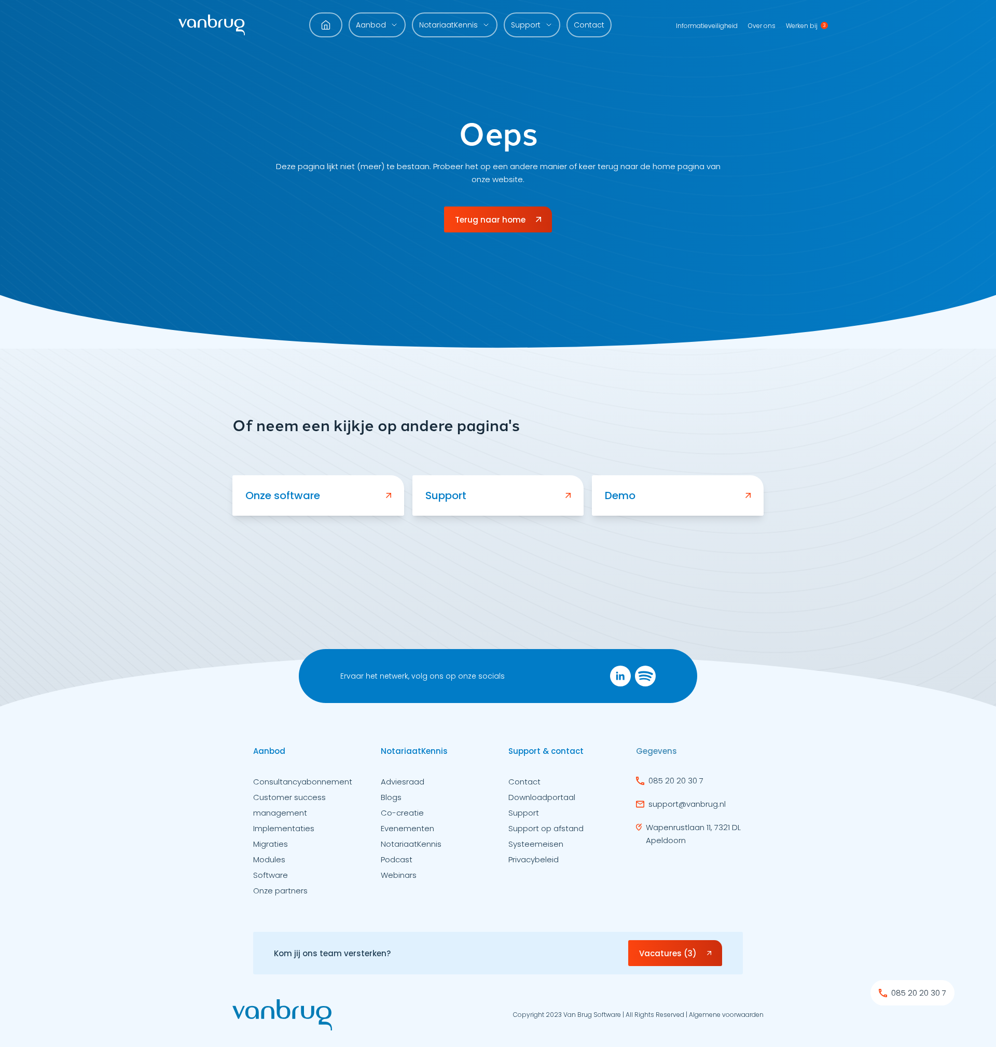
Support (523, 812)
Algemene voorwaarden (726, 1014)
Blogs (391, 797)
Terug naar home (490, 219)
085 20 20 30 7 (675, 780)
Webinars (399, 875)
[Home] (211, 25)
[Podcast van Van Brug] (645, 676)
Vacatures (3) (668, 953)
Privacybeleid (533, 859)
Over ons (762, 25)
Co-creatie (402, 812)
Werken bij (802, 25)
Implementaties (283, 828)
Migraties (270, 843)
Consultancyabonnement (302, 781)
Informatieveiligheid (707, 25)
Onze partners (280, 890)
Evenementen (407, 828)
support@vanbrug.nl (687, 803)
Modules (269, 859)
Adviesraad (402, 781)
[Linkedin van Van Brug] (620, 676)
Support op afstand (546, 828)
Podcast (396, 859)
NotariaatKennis (411, 843)
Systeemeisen (535, 843)
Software (270, 875)
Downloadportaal (541, 797)
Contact (589, 25)
